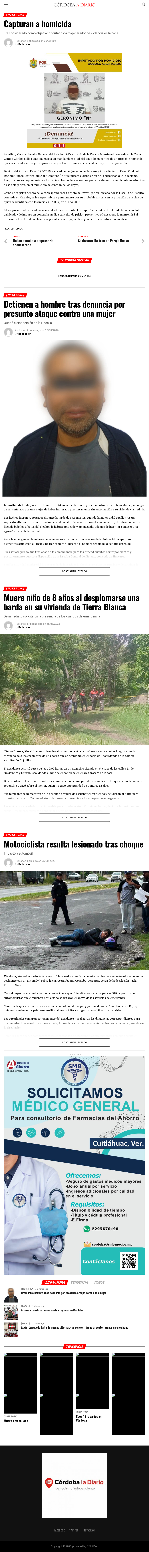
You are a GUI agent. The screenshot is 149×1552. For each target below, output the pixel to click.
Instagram (89, 1530)
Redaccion (24, 44)
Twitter (73, 1530)
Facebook (59, 1530)
